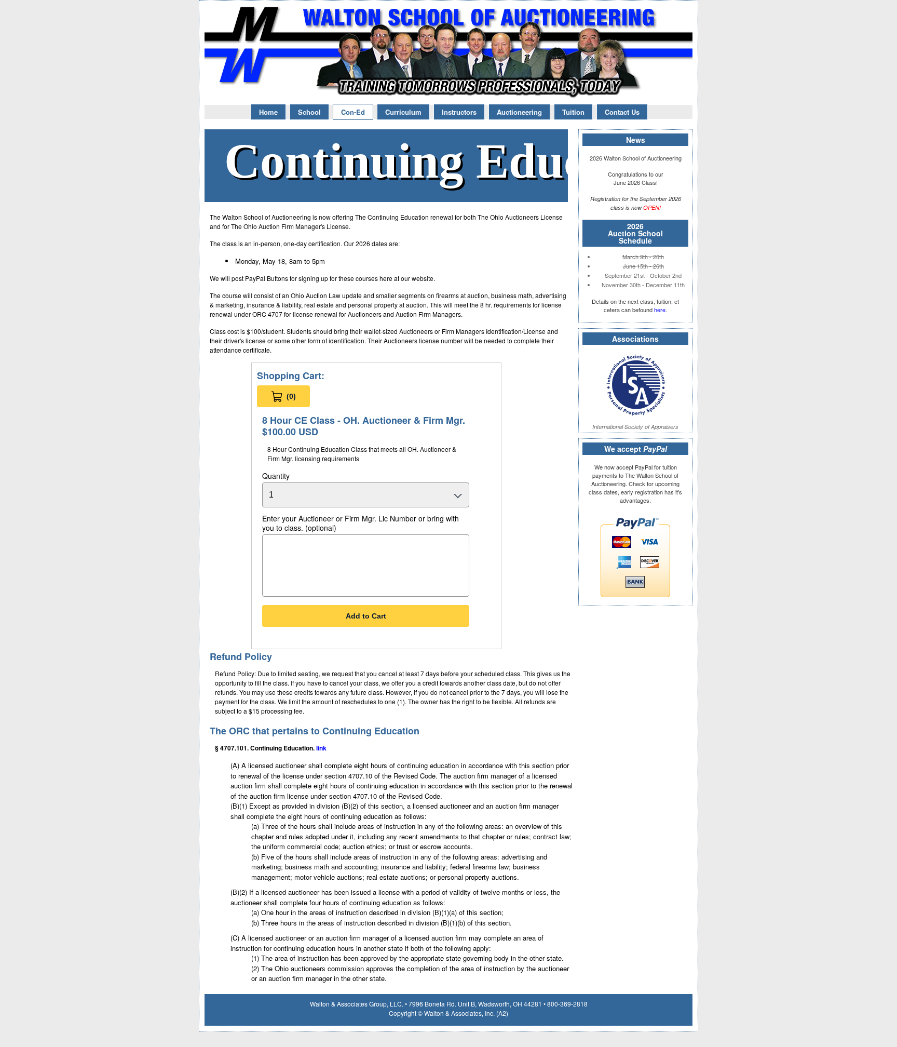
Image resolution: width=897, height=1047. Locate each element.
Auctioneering (519, 112)
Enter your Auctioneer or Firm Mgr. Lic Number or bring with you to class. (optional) (360, 523)
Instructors (459, 112)
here (659, 309)
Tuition (573, 112)
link (321, 748)
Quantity (276, 475)
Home (268, 112)
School (309, 112)
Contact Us (622, 112)
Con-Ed (353, 112)
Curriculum (403, 112)
